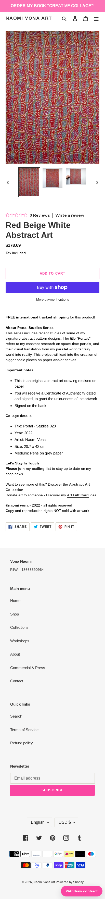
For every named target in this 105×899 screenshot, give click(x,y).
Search (16, 716)
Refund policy (21, 743)
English (38, 822)
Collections (19, 627)
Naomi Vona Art (29, 18)
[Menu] (96, 18)
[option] (29, 182)
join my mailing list (34, 468)
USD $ (65, 822)
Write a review (69, 215)
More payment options (52, 299)
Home (15, 600)
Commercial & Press (27, 668)
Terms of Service (24, 730)
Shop (14, 614)
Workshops (19, 641)
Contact (16, 681)
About (15, 654)
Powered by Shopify (70, 882)
